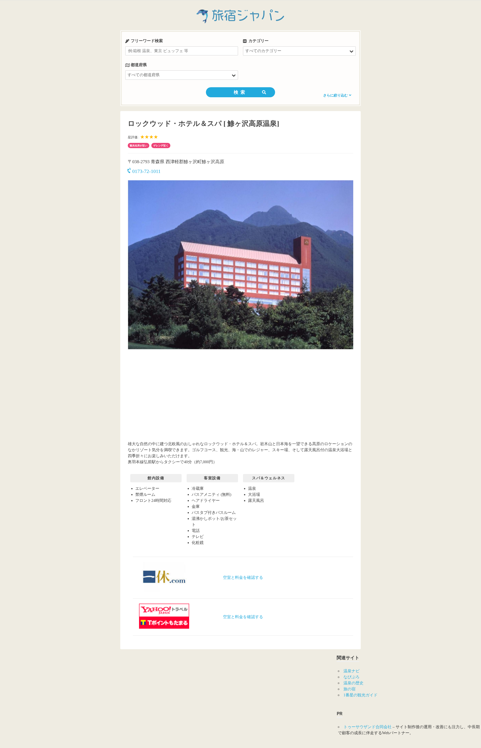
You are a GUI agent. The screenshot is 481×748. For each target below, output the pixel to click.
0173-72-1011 (146, 171)
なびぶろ (351, 677)
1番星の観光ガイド (360, 695)
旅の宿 (349, 689)
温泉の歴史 (353, 683)
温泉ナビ (351, 671)
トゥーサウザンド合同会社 (367, 727)
